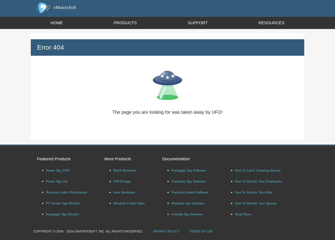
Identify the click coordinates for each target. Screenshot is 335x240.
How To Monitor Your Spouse (256, 203)
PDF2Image (122, 181)
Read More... (244, 214)
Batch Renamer (124, 170)
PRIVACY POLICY (166, 231)
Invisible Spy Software (187, 214)
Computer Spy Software (188, 181)
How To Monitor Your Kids (253, 192)
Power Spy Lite (57, 181)
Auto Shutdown (124, 192)
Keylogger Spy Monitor (62, 214)
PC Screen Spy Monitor (63, 203)
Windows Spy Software (187, 203)
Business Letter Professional (66, 192)
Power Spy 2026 (58, 170)
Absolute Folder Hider (129, 203)
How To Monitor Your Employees (258, 181)
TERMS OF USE (201, 231)
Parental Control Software (190, 192)
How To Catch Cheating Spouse (258, 170)
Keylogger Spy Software (188, 170)
